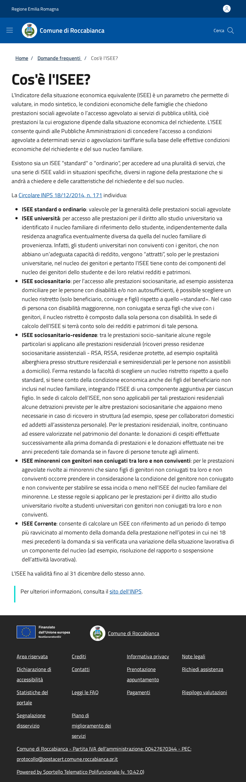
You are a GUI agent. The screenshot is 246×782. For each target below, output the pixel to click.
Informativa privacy (148, 656)
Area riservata (32, 656)
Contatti (81, 669)
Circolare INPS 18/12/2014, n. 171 (60, 195)
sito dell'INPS (126, 591)
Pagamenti (138, 692)
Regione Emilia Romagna (35, 8)
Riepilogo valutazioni (204, 692)
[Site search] (230, 30)
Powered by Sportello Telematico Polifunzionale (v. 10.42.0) (80, 772)
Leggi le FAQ (85, 692)
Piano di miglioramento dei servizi (91, 725)
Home (21, 58)
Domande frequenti (59, 58)
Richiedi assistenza (202, 669)
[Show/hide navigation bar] (9, 30)
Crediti (79, 656)
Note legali (193, 656)
